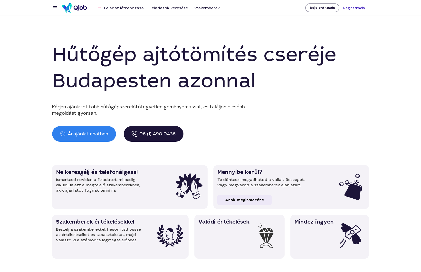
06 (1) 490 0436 (157, 134)
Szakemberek (207, 7)
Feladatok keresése (169, 7)
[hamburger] (55, 8)
